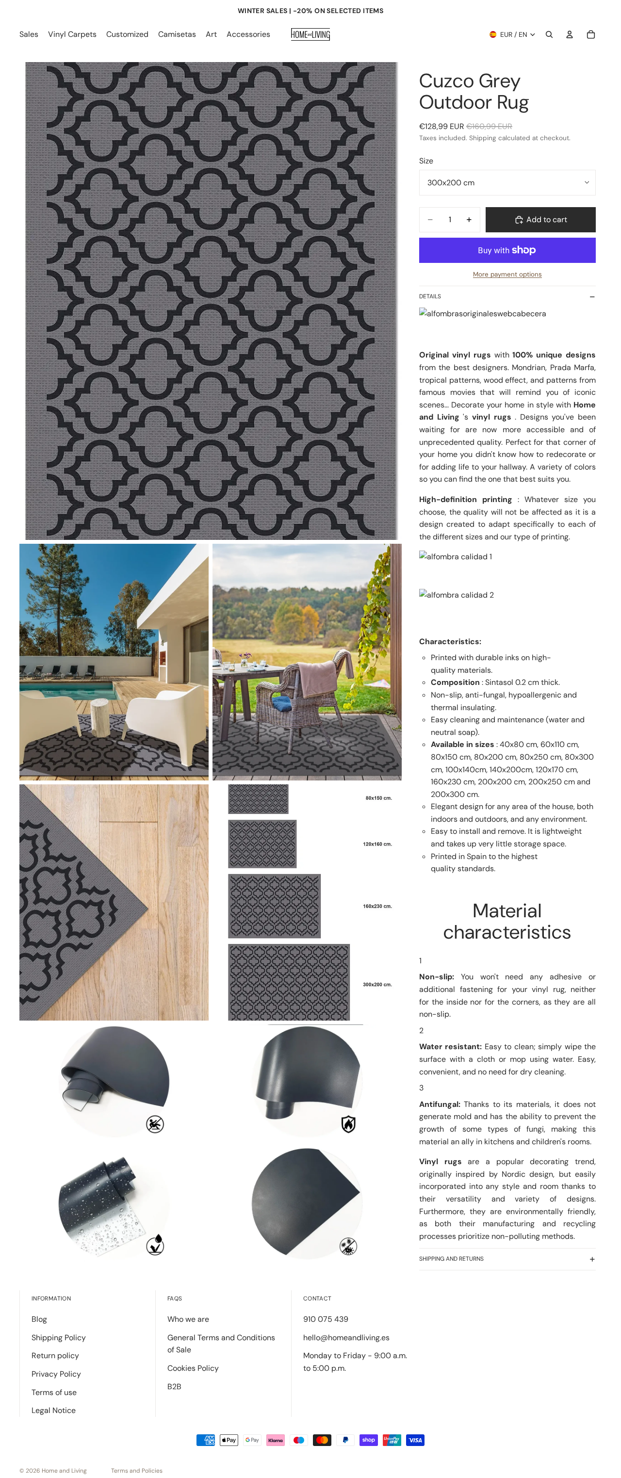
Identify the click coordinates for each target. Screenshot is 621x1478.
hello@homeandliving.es (346, 1337)
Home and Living (64, 1471)
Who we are (188, 1319)
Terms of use (54, 1392)
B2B (174, 1386)
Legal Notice (54, 1410)
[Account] (569, 34)
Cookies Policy (193, 1368)
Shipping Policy (59, 1337)
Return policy (55, 1355)
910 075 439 (325, 1319)
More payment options (507, 274)
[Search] (549, 34)
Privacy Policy (56, 1374)
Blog (39, 1319)
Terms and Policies (137, 1471)
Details (430, 296)
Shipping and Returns (451, 1259)
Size (426, 161)
